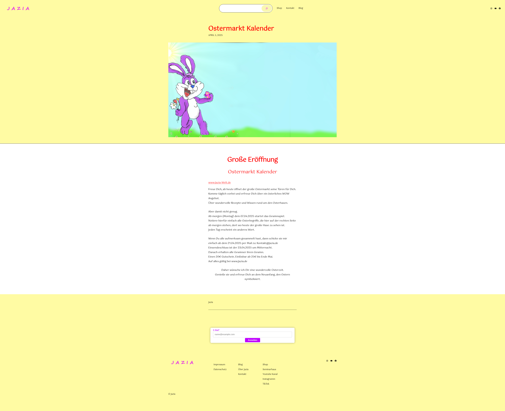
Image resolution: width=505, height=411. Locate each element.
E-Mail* (216, 330)
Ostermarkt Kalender (241, 28)
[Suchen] (267, 8)
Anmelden (252, 340)
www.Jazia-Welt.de (219, 183)
